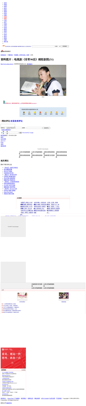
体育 (5, 6)
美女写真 (6, 178)
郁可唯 (12, 174)
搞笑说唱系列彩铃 (9, 183)
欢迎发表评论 (16, 121)
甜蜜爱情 (12, 178)
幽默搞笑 (6, 187)
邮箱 (5, 38)
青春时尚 (12, 180)
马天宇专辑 (11, 185)
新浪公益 (9, 164)
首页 (5, 3)
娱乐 (5, 8)
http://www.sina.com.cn (7, 64)
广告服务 (17, 398)
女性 (5, 25)
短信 (5, 34)
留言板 (3, 135)
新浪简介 (3, 398)
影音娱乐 (3, 55)
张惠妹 (13, 190)
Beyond (12, 188)
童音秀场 (12, 187)
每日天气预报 (8, 171)
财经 (5, 10)
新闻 (5, 4)
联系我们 (23, 398)
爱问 (5, 36)
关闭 (2, 144)
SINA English (45, 398)
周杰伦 (6, 193)
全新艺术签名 (14, 167)
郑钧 (9, 193)
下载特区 (10, 55)
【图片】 (6, 174)
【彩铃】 (6, 181)
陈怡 (14, 176)
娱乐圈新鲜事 (8, 169)
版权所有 (9, 403)
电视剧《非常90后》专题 (21, 55)
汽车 (5, 20)
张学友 (6, 190)
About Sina (10, 398)
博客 (5, 15)
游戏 (5, 24)
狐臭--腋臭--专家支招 (40, 204)
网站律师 (37, 398)
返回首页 (3, 146)
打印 (2, 142)
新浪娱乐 (29, 64)
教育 (5, 29)
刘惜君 (6, 176)
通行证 (6, 41)
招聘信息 (30, 398)
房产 (5, 22)
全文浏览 (3, 139)
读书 (5, 27)
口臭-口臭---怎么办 (26, 208)
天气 (5, 32)
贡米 (15, 174)
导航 (5, 39)
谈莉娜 (10, 176)
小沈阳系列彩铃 (14, 181)
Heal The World (8, 192)
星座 (5, 31)
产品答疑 (59, 398)
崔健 (9, 190)
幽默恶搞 (6, 180)
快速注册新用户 (6, 130)
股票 (5, 11)
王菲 (15, 188)
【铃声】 (6, 188)
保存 (2, 137)
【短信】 (6, 167)
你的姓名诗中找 (8, 173)
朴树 (12, 193)
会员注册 (52, 398)
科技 (5, 13)
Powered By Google (27, 132)
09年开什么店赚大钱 (27, 210)
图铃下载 (3, 164)
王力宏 (6, 185)
